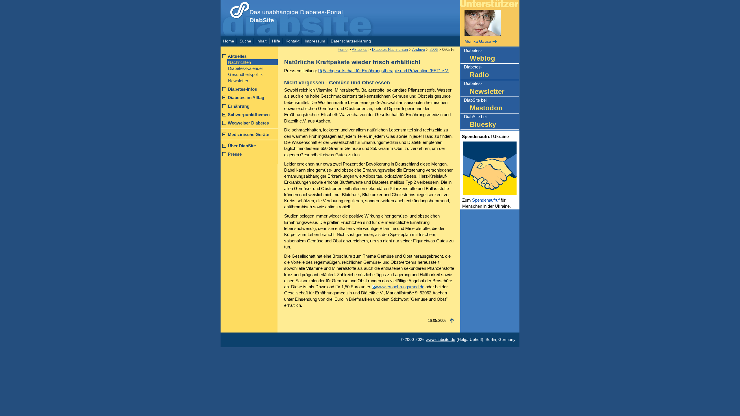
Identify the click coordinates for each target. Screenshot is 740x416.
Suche (245, 41)
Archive (418, 49)
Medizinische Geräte (248, 134)
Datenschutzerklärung (351, 41)
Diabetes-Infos (242, 89)
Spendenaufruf (486, 200)
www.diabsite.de (440, 339)
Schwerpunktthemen (249, 114)
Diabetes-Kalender (245, 68)
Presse (235, 154)
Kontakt (292, 41)
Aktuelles (237, 56)
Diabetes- (479, 55)
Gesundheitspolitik (245, 74)
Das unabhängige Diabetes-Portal (296, 16)
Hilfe (276, 41)
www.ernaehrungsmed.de (400, 286)
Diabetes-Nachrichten (390, 49)
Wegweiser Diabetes (248, 122)
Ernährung (238, 106)
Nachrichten (239, 62)
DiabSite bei (483, 105)
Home (228, 41)
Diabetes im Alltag (246, 97)
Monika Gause (478, 41)
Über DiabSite (242, 145)
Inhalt (261, 41)
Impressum (315, 41)
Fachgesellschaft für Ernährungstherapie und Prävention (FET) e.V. (386, 70)
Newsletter (238, 80)
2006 (434, 49)
